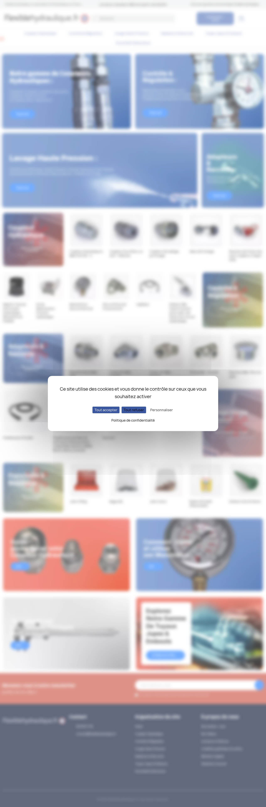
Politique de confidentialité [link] (133, 420)
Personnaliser (161, 410)
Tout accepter (106, 410)
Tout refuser (134, 410)
